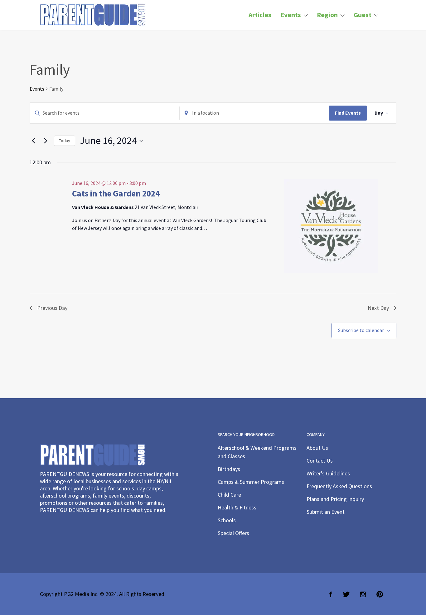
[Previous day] (33, 141)
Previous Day (52, 307)
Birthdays (229, 469)
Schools (227, 520)
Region (327, 15)
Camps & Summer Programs (251, 481)
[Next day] (45, 141)
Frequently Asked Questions (339, 486)
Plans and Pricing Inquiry (335, 499)
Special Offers (233, 533)
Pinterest (379, 594)
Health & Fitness (237, 507)
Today (64, 140)
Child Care (229, 494)
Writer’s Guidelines (328, 473)
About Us (317, 447)
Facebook (330, 594)
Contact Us (320, 460)
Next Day (378, 307)
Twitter (346, 594)
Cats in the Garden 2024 (116, 193)
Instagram (363, 594)
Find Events (348, 113)
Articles (260, 15)
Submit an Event (326, 511)
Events (290, 15)
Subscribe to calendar (361, 330)
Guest (362, 15)
